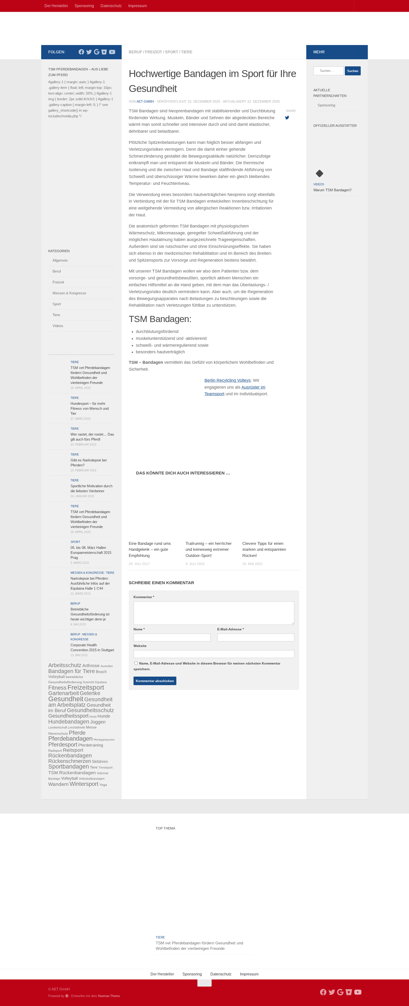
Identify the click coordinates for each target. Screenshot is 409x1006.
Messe (91, 727)
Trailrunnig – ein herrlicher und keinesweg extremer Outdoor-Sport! (209, 549)
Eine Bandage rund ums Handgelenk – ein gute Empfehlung (150, 549)
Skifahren (100, 761)
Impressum (137, 6)
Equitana (101, 682)
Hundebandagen (68, 722)
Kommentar (143, 597)
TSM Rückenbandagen (72, 772)
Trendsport (105, 767)
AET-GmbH (145, 101)
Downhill (88, 682)
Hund (93, 716)
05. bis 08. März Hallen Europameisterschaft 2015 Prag (91, 553)
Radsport (55, 750)
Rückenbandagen (70, 755)
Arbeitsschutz (64, 665)
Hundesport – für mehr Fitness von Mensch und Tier (90, 408)
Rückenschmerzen (69, 761)
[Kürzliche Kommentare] (89, 350)
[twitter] (89, 52)
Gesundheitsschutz (90, 710)
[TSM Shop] (104, 52)
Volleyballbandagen (92, 778)
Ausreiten (107, 666)
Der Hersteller (56, 6)
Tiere (186, 52)
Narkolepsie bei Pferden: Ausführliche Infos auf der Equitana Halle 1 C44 (90, 583)
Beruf (135, 52)
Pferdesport (62, 745)
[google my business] (96, 52)
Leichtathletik (76, 727)
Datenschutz (111, 6)
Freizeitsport (85, 687)
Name (139, 629)
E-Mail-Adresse (230, 629)
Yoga (103, 785)
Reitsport (73, 750)
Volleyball (69, 778)
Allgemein (60, 260)
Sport (171, 52)
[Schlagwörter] (106, 350)
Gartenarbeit (63, 693)
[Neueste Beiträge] (56, 350)
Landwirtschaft (57, 727)
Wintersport (84, 784)
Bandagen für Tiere (71, 671)
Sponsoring (84, 6)
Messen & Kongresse (69, 293)
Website (140, 646)
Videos (58, 326)
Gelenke (90, 693)
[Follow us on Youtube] (112, 52)
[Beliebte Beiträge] (73, 350)
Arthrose (91, 665)
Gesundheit (65, 699)
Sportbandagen (68, 766)
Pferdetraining (90, 745)
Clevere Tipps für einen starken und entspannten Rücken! (264, 549)
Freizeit (153, 52)
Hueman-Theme (109, 996)
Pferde (77, 732)
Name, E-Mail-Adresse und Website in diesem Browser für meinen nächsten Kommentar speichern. (206, 666)
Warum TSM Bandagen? (332, 190)
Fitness (57, 687)
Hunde (104, 716)
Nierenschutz (58, 733)
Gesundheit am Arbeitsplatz (80, 702)
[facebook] (81, 52)
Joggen (98, 721)
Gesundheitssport (68, 716)
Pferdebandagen (70, 738)
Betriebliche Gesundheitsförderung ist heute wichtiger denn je (90, 614)
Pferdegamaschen (104, 739)
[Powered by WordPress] (66, 995)
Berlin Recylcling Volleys (227, 380)
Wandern (58, 784)
